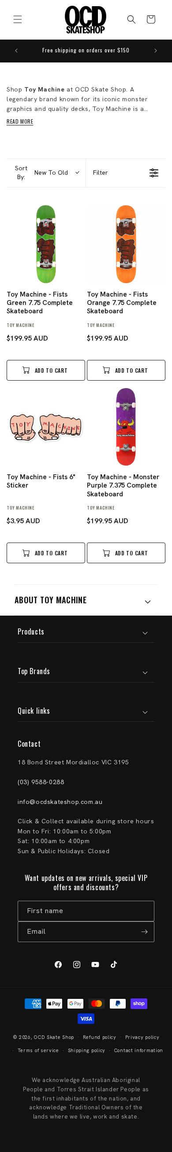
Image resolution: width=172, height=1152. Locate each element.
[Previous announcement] (16, 50)
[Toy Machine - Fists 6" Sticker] (46, 427)
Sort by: (41, 172)
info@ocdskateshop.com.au (60, 802)
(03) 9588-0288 (41, 782)
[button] (17, 19)
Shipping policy (87, 1050)
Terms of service (38, 1050)
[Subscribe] (144, 931)
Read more (20, 121)
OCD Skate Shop (54, 1037)
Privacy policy (142, 1037)
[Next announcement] (155, 50)
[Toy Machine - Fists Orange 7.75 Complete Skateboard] (126, 244)
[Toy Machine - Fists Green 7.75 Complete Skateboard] (46, 244)
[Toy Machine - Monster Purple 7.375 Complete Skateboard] (126, 427)
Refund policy (99, 1037)
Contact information (138, 1050)
